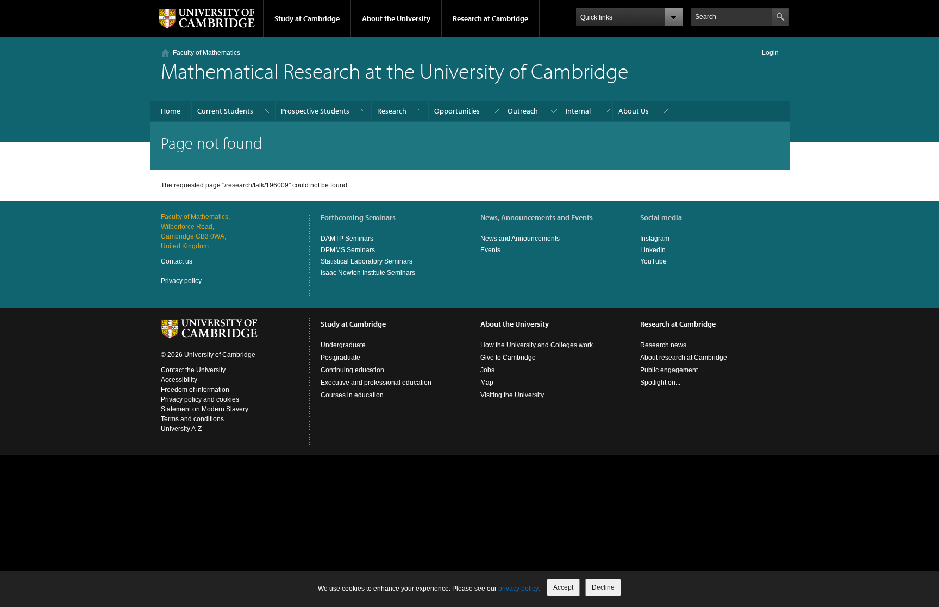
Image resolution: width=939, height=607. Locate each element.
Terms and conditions (192, 419)
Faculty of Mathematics (206, 53)
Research (391, 111)
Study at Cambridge (307, 18)
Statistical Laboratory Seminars (366, 261)
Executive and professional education (376, 382)
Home (170, 111)
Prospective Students (315, 111)
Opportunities (457, 111)
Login (770, 53)
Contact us (176, 261)
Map (486, 382)
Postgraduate (340, 357)
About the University (396, 18)
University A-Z (181, 429)
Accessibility (179, 380)
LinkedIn (653, 250)
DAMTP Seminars (347, 238)
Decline (603, 587)
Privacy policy (181, 281)
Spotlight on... (660, 382)
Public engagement (669, 370)
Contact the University (193, 370)
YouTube (653, 261)
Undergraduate (343, 345)
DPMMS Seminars (348, 250)
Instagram (654, 238)
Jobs (487, 370)
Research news (663, 345)
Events (490, 250)
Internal (578, 111)
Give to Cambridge (508, 357)
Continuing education (352, 370)
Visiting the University (512, 395)
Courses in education (352, 395)
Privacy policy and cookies (200, 399)
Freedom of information (195, 389)
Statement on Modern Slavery (204, 409)
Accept (563, 587)
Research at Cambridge (490, 18)
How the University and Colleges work (536, 345)
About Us (633, 111)
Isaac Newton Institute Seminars (368, 273)
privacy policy (518, 588)
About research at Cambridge (683, 357)
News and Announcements (520, 238)
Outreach (523, 111)
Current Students (225, 111)
